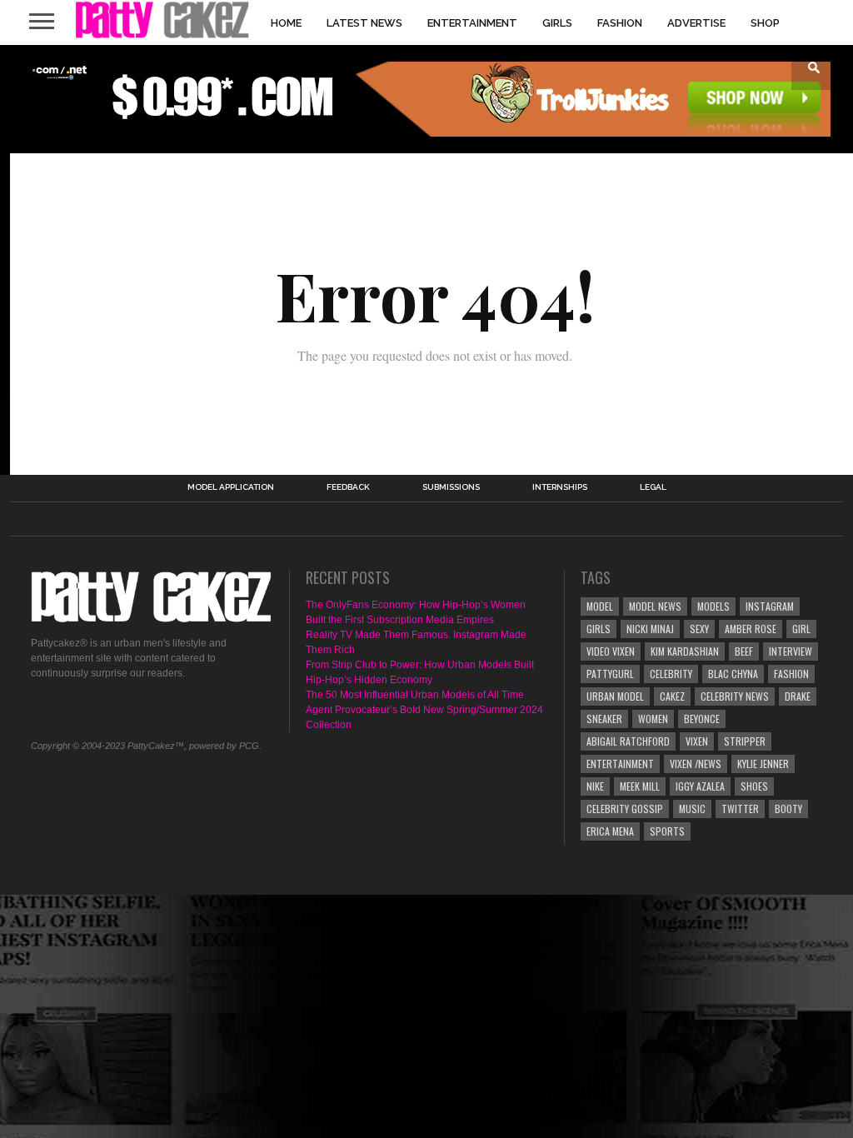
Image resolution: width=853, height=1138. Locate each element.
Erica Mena (610, 831)
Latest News (364, 23)
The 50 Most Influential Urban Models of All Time (415, 695)
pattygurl (610, 673)
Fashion (619, 23)
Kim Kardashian (685, 651)
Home (286, 23)
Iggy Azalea (700, 786)
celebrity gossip (624, 808)
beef (744, 651)
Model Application (230, 487)
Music (692, 808)
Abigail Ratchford (628, 741)
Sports (667, 831)
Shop (765, 23)
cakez (672, 696)
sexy (699, 628)
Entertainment (472, 23)
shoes (754, 786)
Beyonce (702, 718)
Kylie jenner (763, 763)
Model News (655, 606)
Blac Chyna (733, 673)
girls (598, 628)
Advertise (696, 23)
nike (595, 786)
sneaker (604, 718)
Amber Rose (750, 628)
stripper (745, 741)
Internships (559, 487)
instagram (770, 606)
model (599, 606)
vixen (697, 741)
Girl (801, 628)
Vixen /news (695, 763)
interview (790, 651)
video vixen (610, 651)
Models (713, 606)
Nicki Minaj (650, 628)
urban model (615, 696)
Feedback (348, 487)
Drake (798, 696)
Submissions (451, 487)
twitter (740, 808)
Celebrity (671, 673)
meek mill (640, 786)
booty (788, 808)
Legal (653, 487)
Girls (557, 23)
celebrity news (735, 696)
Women (653, 718)
